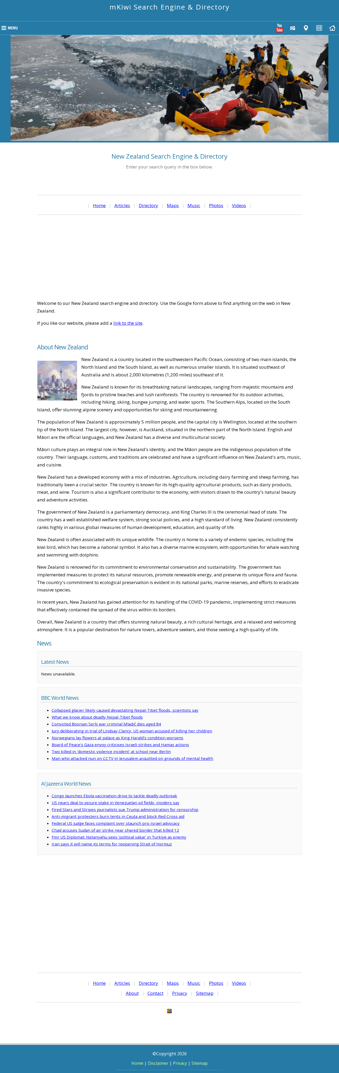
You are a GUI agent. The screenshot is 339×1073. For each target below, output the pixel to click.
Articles (122, 205)
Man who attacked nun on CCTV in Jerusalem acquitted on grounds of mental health (132, 758)
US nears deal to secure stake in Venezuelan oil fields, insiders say (115, 802)
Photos (216, 205)
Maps (173, 205)
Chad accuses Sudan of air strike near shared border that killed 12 (115, 830)
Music (194, 205)
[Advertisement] (169, 257)
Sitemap (204, 993)
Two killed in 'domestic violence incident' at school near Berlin (111, 751)
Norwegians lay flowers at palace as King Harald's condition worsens (117, 737)
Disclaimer (158, 1063)
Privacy (179, 993)
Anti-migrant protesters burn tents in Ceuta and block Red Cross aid (118, 816)
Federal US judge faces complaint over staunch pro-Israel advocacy (116, 823)
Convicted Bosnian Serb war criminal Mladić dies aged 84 (106, 724)
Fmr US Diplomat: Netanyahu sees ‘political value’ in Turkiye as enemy (119, 837)
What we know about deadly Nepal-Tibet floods (97, 717)
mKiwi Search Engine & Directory (170, 7)
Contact (155, 993)
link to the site (127, 323)
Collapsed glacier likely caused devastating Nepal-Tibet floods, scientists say (125, 710)
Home (99, 205)
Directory (148, 205)
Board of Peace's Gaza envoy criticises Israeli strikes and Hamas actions (120, 744)
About (132, 993)
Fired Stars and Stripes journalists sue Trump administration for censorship (125, 809)
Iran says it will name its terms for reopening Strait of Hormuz (112, 844)
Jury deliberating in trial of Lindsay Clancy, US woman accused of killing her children (132, 730)
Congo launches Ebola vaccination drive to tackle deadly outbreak (114, 795)
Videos (239, 205)
